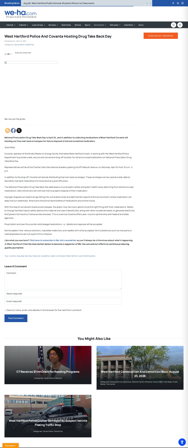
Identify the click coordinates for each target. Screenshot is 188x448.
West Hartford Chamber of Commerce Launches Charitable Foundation (63, 3)
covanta (12, 256)
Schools (58, 378)
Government (19, 44)
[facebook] (173, 3)
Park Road (168, 382)
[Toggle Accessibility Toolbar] (182, 442)
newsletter (45, 256)
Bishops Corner (116, 382)
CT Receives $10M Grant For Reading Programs (47, 372)
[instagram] (182, 3)
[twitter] (178, 3)
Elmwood (148, 382)
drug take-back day (24, 256)
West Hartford (72, 256)
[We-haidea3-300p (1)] (20, 10)
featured (36, 256)
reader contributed (58, 256)
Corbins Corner (138, 382)
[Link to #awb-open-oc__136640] (180, 25)
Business (127, 382)
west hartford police (87, 256)
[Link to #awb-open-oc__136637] (173, 25)
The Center (110, 384)
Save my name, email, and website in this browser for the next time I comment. (44, 310)
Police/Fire (29, 44)
